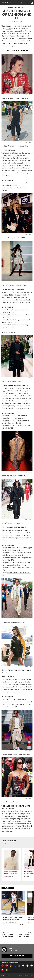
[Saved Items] (27, 2)
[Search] (22, 2)
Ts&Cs (31, 975)
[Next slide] (30, 854)
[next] (30, 895)
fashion (8, 28)
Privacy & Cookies (23, 975)
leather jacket (11, 41)
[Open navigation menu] (2, 2)
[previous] (25, 895)
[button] (2, 965)
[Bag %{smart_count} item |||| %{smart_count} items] (31, 2)
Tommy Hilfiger (24, 816)
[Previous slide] (25, 854)
